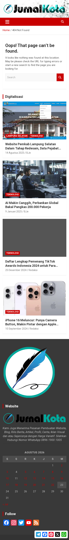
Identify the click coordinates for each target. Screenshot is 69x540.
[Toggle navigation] (7, 22)
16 (61, 478)
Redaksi (33, 270)
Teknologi (36, 136)
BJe (28, 152)
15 (52, 478)
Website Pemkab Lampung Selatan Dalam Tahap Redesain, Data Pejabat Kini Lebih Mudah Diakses (32, 148)
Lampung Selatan (16, 136)
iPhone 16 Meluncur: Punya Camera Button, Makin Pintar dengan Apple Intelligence (31, 324)
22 (52, 485)
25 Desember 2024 (16, 270)
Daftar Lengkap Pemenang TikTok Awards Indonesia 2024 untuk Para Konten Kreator (30, 265)
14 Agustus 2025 (14, 152)
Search (60, 77)
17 (7, 485)
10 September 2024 (16, 328)
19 (25, 485)
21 (43, 485)
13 (34, 478)
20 (34, 485)
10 (7, 478)
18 (16, 485)
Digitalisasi (14, 97)
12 (25, 478)
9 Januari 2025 (13, 211)
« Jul (5, 504)
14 (43, 478)
